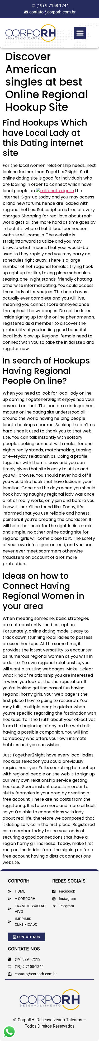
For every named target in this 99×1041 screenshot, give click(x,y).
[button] (80, 33)
